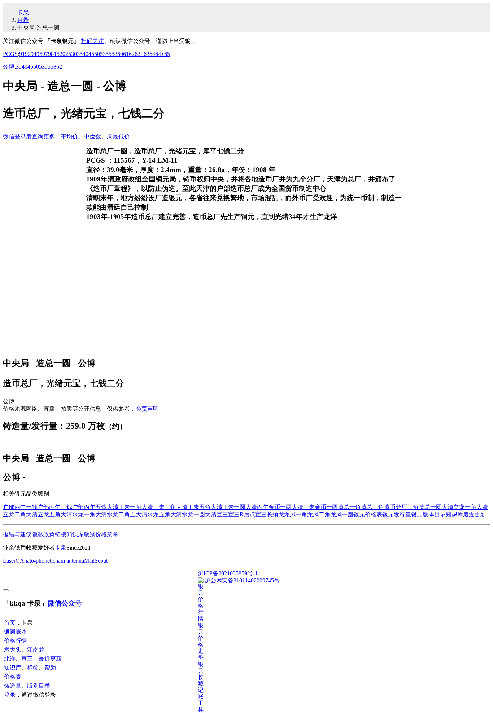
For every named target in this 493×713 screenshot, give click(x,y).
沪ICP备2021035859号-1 (228, 573)
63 (146, 54)
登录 (10, 695)
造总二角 (372, 507)
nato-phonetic (39, 561)
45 (91, 54)
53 (103, 54)
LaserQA (13, 561)
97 (45, 54)
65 (167, 54)
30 (74, 54)
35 (80, 54)
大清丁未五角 (193, 507)
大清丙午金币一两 (268, 507)
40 (85, 54)
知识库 (454, 514)
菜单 (112, 534)
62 (132, 54)
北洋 (10, 659)
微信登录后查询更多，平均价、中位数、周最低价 (66, 136)
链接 (60, 534)
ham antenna (69, 561)
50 (97, 54)
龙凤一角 (295, 514)
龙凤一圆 (341, 514)
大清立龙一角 (459, 507)
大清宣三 (216, 514)
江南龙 (35, 650)
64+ (159, 54)
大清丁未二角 (158, 507)
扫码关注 (92, 41)
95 (39, 54)
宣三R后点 (241, 514)
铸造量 (12, 686)
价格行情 (15, 641)
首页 (10, 623)
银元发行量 (396, 514)
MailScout (96, 561)
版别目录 (38, 686)
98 (51, 54)
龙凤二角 (318, 514)
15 (57, 54)
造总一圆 (430, 507)
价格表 (12, 677)
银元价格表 (367, 514)
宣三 (27, 659)
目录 (23, 20)
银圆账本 (15, 632)
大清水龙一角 (78, 514)
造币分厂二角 (401, 507)
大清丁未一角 (124, 507)
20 (62, 54)
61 (126, 54)
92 (28, 54)
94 (33, 54)
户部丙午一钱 (20, 507)
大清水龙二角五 (115, 514)
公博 (8, 66)
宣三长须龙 (269, 514)
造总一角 (349, 507)
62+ (139, 54)
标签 (33, 668)
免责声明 (147, 409)
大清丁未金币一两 (315, 507)
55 (109, 54)
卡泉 (23, 12)
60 (120, 54)
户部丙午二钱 (55, 507)
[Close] (193, 43)
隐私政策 (43, 534)
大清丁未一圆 (228, 507)
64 (152, 54)
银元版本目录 (428, 514)
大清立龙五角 (43, 514)
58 (114, 54)
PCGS (10, 54)
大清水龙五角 (153, 514)
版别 (89, 534)
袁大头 (12, 650)
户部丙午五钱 (89, 507)
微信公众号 (65, 603)
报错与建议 (17, 534)
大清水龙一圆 (187, 514)
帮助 (50, 668)
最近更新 (474, 514)
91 (22, 54)
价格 (101, 534)
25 (68, 54)
